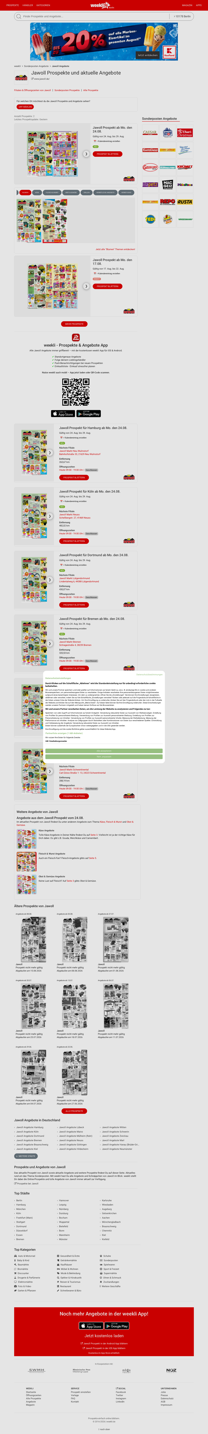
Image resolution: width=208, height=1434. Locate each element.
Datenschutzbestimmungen (149, 674)
